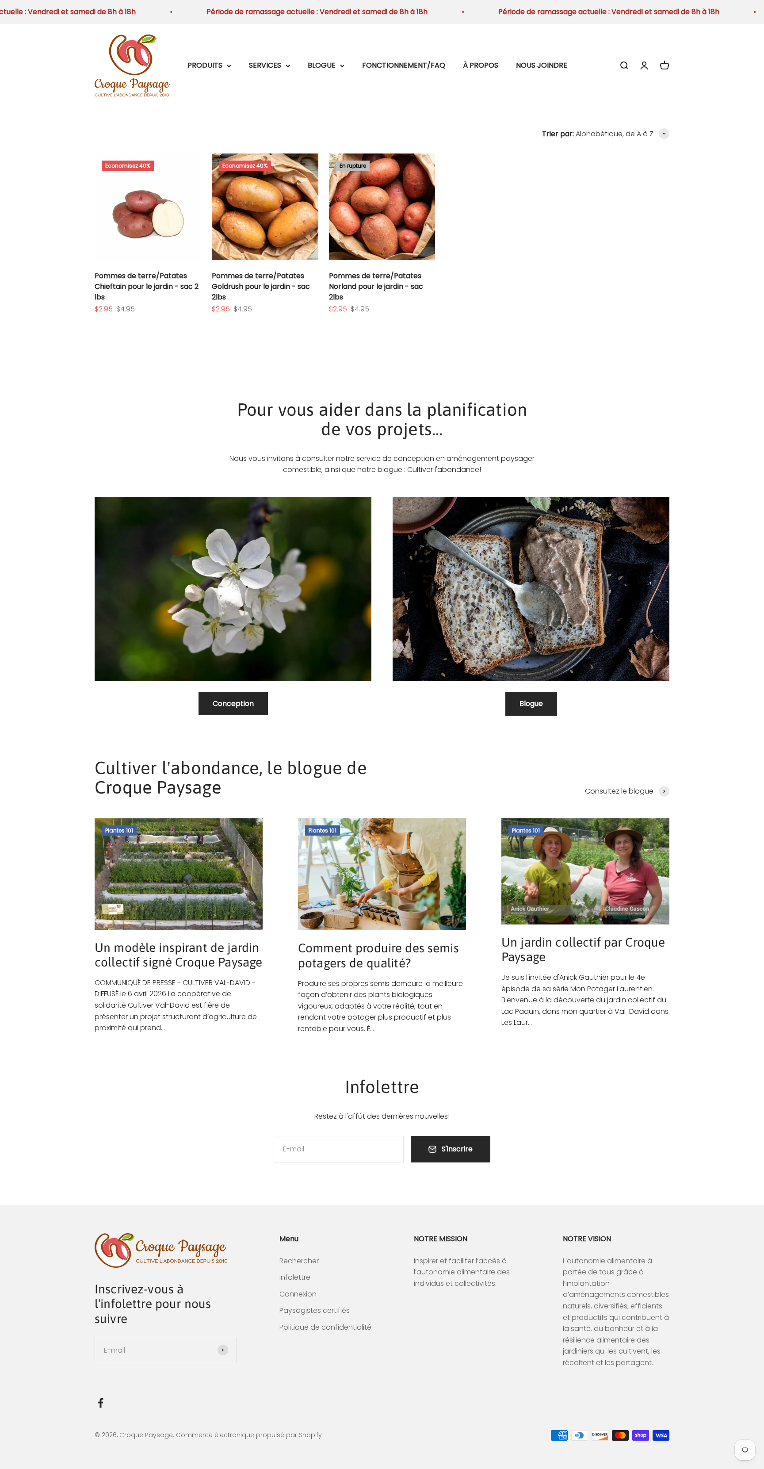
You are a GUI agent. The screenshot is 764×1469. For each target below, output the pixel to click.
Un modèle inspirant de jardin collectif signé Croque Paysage (178, 955)
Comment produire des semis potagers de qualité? (378, 955)
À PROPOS (480, 65)
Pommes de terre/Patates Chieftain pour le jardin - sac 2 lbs (147, 286)
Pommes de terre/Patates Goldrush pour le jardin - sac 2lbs (261, 286)
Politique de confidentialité (325, 1327)
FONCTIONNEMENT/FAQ (403, 65)
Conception (233, 703)
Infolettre (294, 1277)
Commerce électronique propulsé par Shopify (249, 1435)
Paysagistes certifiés (314, 1310)
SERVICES (265, 65)
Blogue (531, 703)
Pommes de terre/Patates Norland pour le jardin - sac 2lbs (376, 286)
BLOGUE (322, 65)
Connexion (298, 1294)
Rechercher (299, 1261)
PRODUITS (204, 65)
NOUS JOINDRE (541, 65)
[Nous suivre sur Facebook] (101, 1403)
